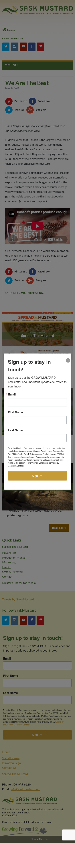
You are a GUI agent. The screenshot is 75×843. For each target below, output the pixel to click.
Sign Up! (37, 475)
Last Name (15, 430)
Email (12, 394)
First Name (15, 412)
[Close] (68, 356)
